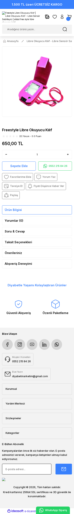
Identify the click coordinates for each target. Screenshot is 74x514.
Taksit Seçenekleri (18, 242)
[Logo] (21, 16)
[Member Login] (62, 16)
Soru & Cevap (15, 231)
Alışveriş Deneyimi (18, 263)
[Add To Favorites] (17, 177)
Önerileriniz (13, 253)
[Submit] (64, 469)
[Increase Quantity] (68, 154)
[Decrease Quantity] (5, 154)
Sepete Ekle (19, 166)
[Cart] (69, 16)
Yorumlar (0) (14, 220)
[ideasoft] (15, 511)
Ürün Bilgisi (13, 210)
